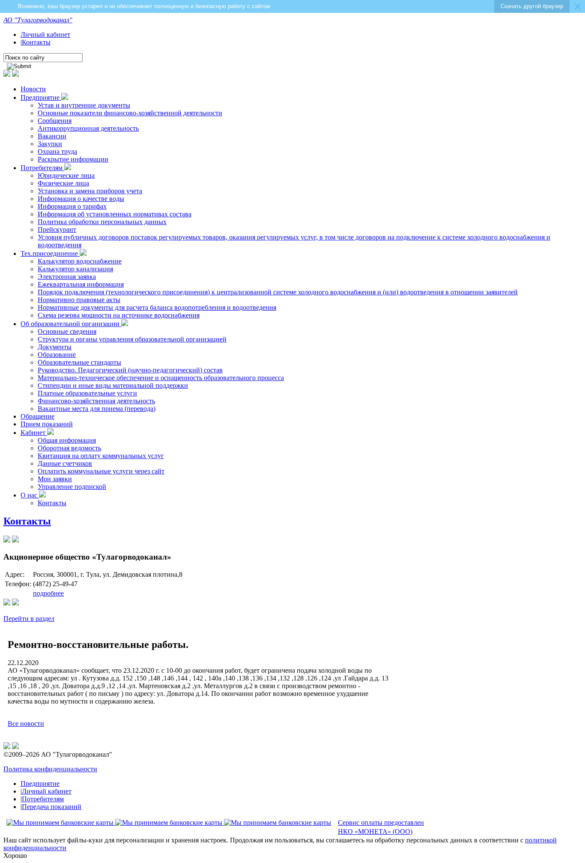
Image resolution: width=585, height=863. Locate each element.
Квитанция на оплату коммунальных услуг (101, 455)
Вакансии (52, 136)
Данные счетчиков (65, 463)
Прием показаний (47, 424)
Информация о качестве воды (81, 198)
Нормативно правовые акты (79, 299)
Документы (55, 347)
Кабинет (34, 432)
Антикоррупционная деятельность (88, 128)
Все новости (26, 723)
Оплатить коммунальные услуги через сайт (101, 471)
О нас (30, 495)
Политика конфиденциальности (50, 769)
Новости (33, 89)
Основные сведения (67, 331)
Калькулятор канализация (75, 269)
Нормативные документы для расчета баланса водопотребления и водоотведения (157, 307)
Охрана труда (57, 151)
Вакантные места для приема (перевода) (96, 408)
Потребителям (42, 167)
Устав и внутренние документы (84, 105)
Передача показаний (51, 806)
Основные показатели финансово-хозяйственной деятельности (130, 113)
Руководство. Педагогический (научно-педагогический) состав (130, 370)
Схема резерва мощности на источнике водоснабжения (119, 315)
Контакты (36, 42)
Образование (57, 354)
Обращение (37, 416)
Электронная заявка (67, 276)
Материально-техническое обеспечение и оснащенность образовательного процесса (161, 377)
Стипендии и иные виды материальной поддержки (113, 385)
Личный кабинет (45, 34)
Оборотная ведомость (69, 448)
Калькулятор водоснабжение (80, 261)
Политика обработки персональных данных (102, 221)
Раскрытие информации (73, 159)
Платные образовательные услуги (87, 393)
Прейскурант (57, 229)
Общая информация (67, 440)
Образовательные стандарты (79, 362)
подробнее (48, 593)
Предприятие (41, 97)
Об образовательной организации (71, 323)
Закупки (50, 143)
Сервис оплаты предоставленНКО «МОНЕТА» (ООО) (381, 827)
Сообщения (55, 120)
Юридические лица (66, 175)
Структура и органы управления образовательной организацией (132, 339)
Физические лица (63, 183)
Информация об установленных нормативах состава (114, 214)
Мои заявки (55, 478)
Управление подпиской (72, 486)
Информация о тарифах (72, 206)
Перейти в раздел (28, 618)
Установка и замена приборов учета (90, 191)
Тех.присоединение (50, 253)
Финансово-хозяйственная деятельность (96, 401)
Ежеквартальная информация (81, 284)
